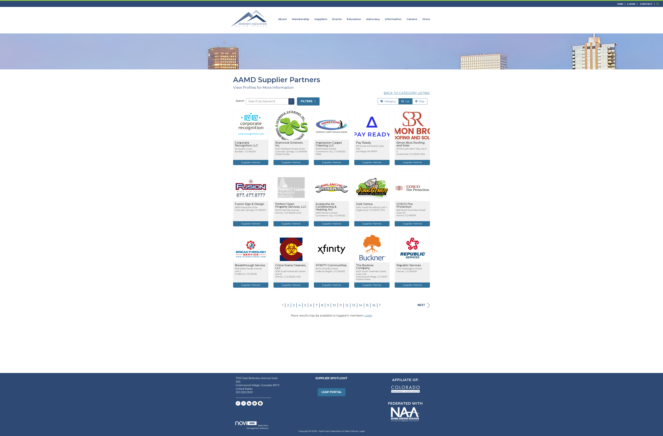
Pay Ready (363, 142)
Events (337, 19)
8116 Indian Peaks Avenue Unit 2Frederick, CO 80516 (248, 271)
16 (373, 305)
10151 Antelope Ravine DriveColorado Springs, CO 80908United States (291, 151)
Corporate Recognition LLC (246, 144)
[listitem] (621, 4)
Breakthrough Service (250, 265)
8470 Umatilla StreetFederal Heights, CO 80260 (330, 269)
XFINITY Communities (331, 265)
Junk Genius (364, 204)
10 (334, 305)
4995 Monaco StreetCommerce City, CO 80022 (330, 214)
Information (393, 19)
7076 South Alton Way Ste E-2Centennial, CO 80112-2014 (411, 151)
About (282, 19)
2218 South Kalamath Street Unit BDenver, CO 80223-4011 (290, 274)
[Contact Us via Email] (260, 403)
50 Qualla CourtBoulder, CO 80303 (245, 150)
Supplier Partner (250, 162)
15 (367, 305)
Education (354, 19)
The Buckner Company (365, 267)
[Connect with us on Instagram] (254, 403)
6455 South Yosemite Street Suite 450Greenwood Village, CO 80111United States (371, 275)
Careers (412, 19)
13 (353, 305)
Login (368, 315)
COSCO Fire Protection (404, 205)
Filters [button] (307, 101)
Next (421, 305)
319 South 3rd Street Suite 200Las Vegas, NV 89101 (370, 149)
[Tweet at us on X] (243, 403)
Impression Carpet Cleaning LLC (329, 144)
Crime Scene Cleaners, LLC (290, 267)
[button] (291, 101)
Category (389, 101)
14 (360, 305)
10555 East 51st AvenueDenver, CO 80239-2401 (288, 211)
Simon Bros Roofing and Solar (410, 144)
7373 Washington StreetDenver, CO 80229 (409, 269)
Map (421, 101)
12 (346, 305)
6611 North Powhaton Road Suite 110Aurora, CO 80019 (410, 213)
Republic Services (408, 265)
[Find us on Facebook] (238, 403)
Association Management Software (257, 426)
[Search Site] (658, 4)
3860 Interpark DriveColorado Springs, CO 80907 (250, 208)
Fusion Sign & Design (249, 204)
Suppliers (320, 19)
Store (426, 19)
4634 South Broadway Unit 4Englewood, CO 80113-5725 (371, 208)
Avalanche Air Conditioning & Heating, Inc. (326, 207)
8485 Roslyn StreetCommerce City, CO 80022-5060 (331, 151)
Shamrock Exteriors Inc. (289, 144)
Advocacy (373, 19)
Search (240, 100)
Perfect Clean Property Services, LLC (290, 205)
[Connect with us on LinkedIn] (249, 403)
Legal (362, 431)
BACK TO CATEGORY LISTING (407, 93)
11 (341, 305)
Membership (300, 19)
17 (380, 305)
